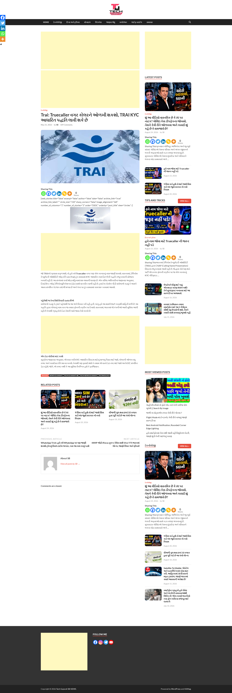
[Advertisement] (90, 50)
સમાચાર (150, 22)
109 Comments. (66, 125)
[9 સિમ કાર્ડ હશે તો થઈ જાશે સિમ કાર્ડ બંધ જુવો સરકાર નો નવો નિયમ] (90, 400)
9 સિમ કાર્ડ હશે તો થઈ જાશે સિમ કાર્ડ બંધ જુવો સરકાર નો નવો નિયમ (89, 415)
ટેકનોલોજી (57, 22)
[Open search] (190, 22)
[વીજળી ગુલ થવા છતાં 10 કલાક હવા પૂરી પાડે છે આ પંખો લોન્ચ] (124, 400)
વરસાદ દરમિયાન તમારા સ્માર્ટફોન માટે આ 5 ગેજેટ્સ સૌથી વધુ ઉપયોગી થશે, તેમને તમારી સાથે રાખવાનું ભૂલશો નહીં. (177, 308)
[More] (69, 193)
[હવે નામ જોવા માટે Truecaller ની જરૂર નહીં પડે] (153, 169)
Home (46, 22)
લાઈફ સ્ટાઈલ (136, 22)
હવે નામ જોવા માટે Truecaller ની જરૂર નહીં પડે (176, 170)
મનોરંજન (123, 22)
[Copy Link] (64, 193)
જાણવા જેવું (110, 22)
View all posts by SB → (70, 463)
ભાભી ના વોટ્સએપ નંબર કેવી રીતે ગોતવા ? (164, 412)
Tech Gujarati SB (71, 375)
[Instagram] (100, 642)
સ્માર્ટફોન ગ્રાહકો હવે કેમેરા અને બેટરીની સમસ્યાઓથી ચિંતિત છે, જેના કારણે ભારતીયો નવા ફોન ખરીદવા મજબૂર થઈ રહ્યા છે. (177, 596)
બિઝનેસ (98, 22)
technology (104, 375)
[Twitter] (54, 193)
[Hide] (1, 44)
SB (57, 125)
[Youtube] (111, 642)
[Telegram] (106, 642)
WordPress (176, 689)
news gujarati (56, 375)
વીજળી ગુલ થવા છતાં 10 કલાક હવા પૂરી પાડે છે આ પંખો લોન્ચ (123, 414)
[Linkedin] (59, 193)
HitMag (187, 689)
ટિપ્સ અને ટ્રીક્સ (73, 22)
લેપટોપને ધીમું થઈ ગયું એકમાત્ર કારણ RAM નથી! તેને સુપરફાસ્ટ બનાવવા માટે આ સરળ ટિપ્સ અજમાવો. (177, 288)
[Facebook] (48, 193)
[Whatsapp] (43, 193)
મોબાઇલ (87, 22)
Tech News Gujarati (88, 375)
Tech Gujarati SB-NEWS (66, 689)
